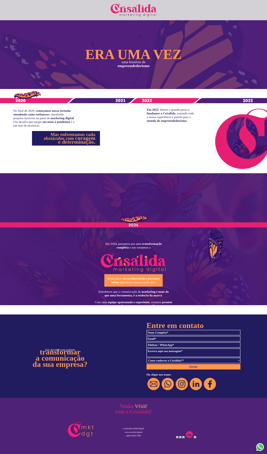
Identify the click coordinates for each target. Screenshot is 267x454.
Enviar (193, 366)
